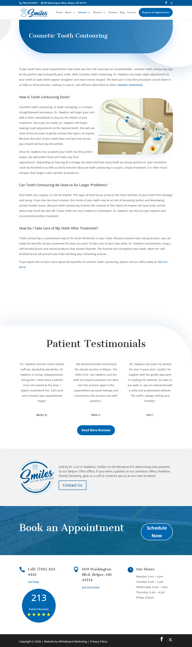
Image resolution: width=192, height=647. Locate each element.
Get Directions (91, 587)
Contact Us (72, 485)
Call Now (33, 582)
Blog (122, 12)
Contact (131, 12)
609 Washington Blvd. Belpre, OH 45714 (97, 574)
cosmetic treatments (130, 85)
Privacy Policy (98, 641)
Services (82, 12)
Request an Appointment (155, 12)
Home (59, 12)
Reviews (113, 12)
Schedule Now (157, 532)
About (68, 12)
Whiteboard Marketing (73, 641)
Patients (97, 12)
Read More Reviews (96, 430)
